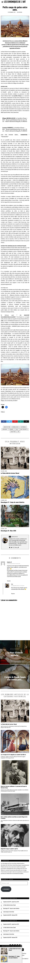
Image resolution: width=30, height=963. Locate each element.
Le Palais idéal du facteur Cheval (10, 473)
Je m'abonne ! (6, 889)
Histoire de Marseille (23, 958)
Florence (11, 429)
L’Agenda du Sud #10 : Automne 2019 (10, 915)
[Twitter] (9, 421)
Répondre (9, 580)
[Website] (18, 547)
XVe (18, 431)
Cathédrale (23, 427)
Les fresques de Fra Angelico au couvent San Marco (13, 754)
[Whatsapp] (20, 421)
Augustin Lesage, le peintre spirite (9, 848)
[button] (22, 949)
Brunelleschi (15, 427)
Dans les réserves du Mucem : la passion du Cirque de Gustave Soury (14, 787)
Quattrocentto (24, 429)
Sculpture (13, 431)
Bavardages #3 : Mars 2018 (8, 531)
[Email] (26, 421)
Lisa (12, 584)
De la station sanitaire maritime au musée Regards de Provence (14, 817)
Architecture (7, 427)
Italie (17, 429)
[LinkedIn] (16, 547)
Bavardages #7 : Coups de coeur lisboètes (12, 502)
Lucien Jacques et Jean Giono (8, 911)
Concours (4, 429)
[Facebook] (3, 421)
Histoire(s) (19, 12)
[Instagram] (14, 547)
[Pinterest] (15, 421)
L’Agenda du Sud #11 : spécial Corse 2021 (11, 901)
